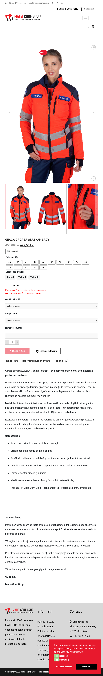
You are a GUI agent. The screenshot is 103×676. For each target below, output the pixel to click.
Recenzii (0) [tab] (61, 360)
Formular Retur (45, 626)
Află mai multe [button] (76, 652)
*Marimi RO (11, 257)
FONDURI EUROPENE (67, 9)
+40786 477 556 (14, 3)
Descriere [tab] (12, 360)
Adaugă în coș (17, 350)
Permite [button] (86, 667)
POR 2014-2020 (45, 621)
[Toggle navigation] (85, 18)
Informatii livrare (46, 635)
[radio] (9, 262)
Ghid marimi (12, 251)
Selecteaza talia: (14, 271)
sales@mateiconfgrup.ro (38, 3)
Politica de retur (45, 631)
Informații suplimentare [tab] (36, 360)
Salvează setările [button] (64, 667)
